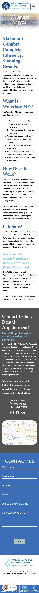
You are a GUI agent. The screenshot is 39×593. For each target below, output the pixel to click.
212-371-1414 (27, 296)
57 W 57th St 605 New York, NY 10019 (19, 405)
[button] (33, 7)
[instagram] (12, 413)
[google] (23, 413)
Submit (19, 541)
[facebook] (18, 413)
